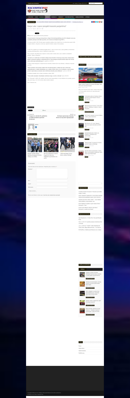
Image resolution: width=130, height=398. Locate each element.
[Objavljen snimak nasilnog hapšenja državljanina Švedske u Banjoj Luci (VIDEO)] (35, 144)
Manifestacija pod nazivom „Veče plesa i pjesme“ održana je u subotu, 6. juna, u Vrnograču (94, 107)
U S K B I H (42, 17)
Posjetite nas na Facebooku (33, 3)
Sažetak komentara (82, 350)
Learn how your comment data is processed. (51, 195)
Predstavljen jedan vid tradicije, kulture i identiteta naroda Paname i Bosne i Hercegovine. (93, 97)
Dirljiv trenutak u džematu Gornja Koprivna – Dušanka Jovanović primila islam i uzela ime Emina (93, 310)
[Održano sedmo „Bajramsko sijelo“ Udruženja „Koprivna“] (82, 302)
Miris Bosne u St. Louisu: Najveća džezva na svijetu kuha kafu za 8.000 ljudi (93, 125)
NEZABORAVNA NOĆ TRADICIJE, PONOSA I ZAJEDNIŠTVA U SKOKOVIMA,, (92, 134)
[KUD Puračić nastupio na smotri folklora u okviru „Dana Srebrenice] (81, 117)
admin (35, 28)
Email (29, 183)
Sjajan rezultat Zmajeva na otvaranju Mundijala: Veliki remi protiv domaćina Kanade (90, 85)
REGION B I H (53, 17)
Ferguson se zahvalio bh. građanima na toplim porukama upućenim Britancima (38, 117)
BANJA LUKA (30, 107)
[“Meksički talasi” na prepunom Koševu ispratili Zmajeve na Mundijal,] (81, 144)
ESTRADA (88, 17)
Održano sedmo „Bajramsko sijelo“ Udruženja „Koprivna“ (93, 301)
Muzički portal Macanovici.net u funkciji (93, 229)
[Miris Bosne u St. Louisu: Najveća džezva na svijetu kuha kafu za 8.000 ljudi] (81, 125)
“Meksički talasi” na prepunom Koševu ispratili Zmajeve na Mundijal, (93, 143)
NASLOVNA (30, 17)
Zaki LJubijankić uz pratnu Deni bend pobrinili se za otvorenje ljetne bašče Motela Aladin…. (92, 293)
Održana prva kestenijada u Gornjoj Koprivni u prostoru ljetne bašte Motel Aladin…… (93, 283)
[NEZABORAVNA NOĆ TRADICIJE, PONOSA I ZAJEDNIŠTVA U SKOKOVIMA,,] (81, 135)
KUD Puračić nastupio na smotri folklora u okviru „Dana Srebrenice (93, 116)
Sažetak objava (81, 348)
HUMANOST (60, 17)
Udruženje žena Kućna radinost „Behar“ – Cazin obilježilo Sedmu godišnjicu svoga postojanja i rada (80, 22)
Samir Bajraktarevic (82, 217)
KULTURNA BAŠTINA (69, 17)
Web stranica (30, 187)
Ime (29, 180)
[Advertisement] (77, 10)
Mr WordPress (81, 229)
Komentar (30, 169)
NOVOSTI (47, 17)
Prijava (80, 345)
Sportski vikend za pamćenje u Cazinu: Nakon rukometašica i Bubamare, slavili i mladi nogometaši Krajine (94, 152)
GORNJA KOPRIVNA (80, 17)
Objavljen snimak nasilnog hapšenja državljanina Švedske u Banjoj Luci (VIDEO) (34, 155)
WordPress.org (81, 353)
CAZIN (36, 17)
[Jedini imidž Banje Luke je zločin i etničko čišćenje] (68, 144)
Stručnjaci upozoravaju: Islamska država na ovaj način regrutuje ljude (65, 116)
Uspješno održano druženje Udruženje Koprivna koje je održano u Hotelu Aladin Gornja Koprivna (93, 274)
